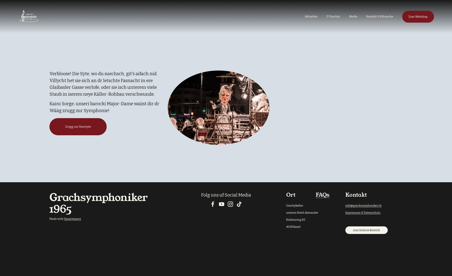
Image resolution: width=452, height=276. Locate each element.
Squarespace (72, 219)
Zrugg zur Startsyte (78, 126)
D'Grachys (333, 16)
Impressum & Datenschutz (362, 212)
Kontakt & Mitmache (379, 16)
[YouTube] (221, 204)
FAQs (322, 195)
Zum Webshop (418, 16)
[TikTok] (239, 204)
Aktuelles (311, 16)
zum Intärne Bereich (366, 230)
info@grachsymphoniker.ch (363, 205)
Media (353, 16)
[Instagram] (230, 204)
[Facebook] (213, 204)
